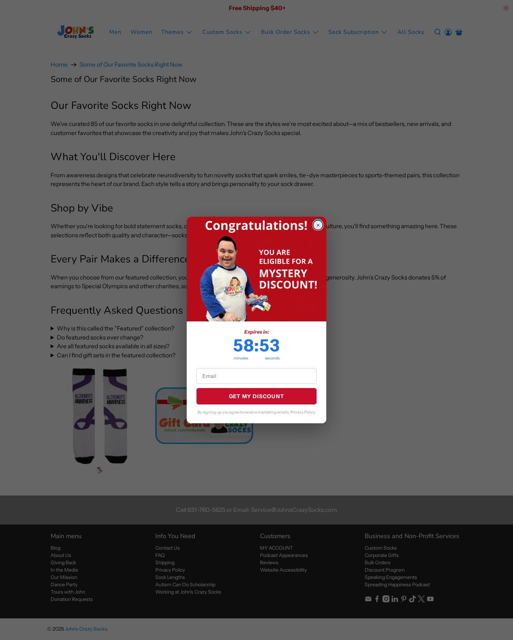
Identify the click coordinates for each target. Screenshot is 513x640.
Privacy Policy (302, 412)
